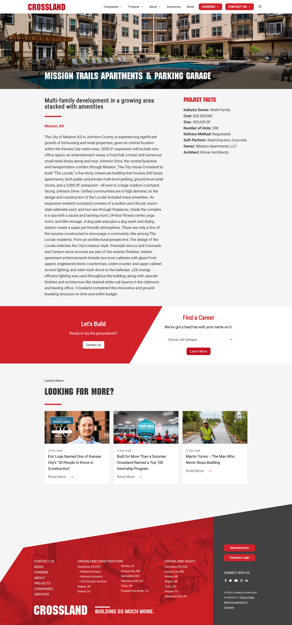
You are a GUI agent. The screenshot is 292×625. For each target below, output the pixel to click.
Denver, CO (84, 591)
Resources (174, 6)
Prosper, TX (171, 591)
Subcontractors (239, 547)
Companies (111, 6)
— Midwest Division (89, 571)
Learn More (198, 351)
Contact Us (237, 6)
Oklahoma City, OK (132, 581)
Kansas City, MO (130, 571)
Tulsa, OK (126, 585)
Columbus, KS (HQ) (89, 566)
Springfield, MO (130, 576)
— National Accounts (90, 576)
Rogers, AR (84, 586)
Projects (133, 6)
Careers (208, 6)
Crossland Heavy (180, 561)
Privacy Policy (247, 597)
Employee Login (239, 557)
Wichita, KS (128, 566)
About (153, 6)
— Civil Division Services (92, 581)
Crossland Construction (100, 561)
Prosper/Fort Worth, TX (134, 591)
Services (41, 594)
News (190, 6)
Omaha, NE (171, 576)
